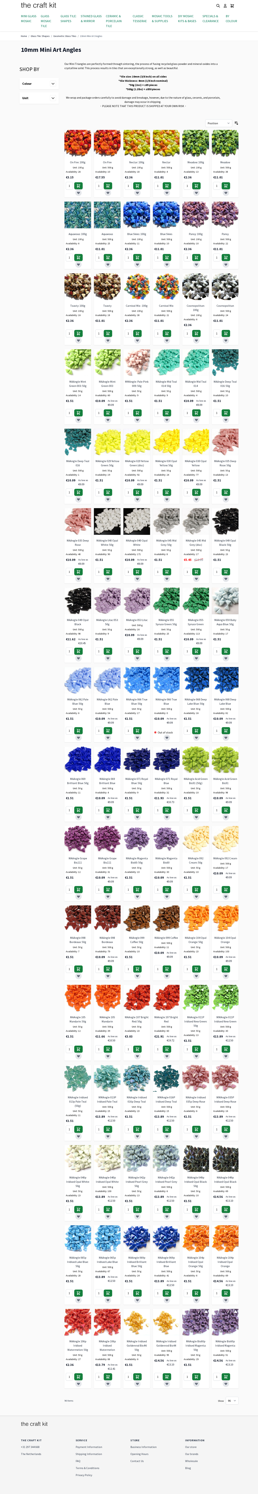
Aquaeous (107, 234)
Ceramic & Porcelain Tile (114, 21)
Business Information (143, 1447)
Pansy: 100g (196, 234)
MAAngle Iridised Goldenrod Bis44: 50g (137, 1345)
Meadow (225, 162)
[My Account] (225, 6)
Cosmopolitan (225, 305)
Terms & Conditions (87, 1468)
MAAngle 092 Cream (225, 858)
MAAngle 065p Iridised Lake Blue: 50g (77, 1262)
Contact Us (137, 1461)
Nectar (166, 162)
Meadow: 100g (195, 162)
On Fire (107, 162)
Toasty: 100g (77, 305)
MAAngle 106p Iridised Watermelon (107, 1345)
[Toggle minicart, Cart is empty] (232, 6)
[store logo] (43, 5)
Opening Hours (139, 1454)
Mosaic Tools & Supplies (162, 18)
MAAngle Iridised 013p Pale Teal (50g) (78, 1101)
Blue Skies (166, 234)
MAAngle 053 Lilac (137, 620)
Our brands (191, 1454)
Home (24, 36)
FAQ (78, 1461)
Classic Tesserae (140, 18)
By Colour (231, 18)
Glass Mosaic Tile (46, 21)
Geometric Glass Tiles (64, 36)
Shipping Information (89, 1454)
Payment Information (89, 1447)
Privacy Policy (84, 1475)
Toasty (107, 305)
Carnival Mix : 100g (137, 305)
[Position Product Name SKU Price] (218, 123)
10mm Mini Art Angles (91, 36)
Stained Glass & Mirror (91, 18)
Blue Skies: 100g (136, 234)
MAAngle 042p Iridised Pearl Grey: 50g (137, 1182)
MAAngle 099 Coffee (166, 937)
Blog (188, 1468)
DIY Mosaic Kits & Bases (187, 18)
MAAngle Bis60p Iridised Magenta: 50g (196, 1345)
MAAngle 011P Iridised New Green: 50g (195, 1021)
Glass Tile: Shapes (69, 18)
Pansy (225, 234)
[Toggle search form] (218, 6)
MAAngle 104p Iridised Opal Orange (225, 1262)
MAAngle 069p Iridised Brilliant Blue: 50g (137, 1262)
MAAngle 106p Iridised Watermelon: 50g (77, 1345)
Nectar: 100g (136, 162)
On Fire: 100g (77, 162)
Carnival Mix (166, 305)
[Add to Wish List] (78, 193)
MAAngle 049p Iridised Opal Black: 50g (195, 1182)
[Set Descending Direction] (236, 123)
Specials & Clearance (211, 18)
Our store (191, 1447)
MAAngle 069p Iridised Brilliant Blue (166, 1262)
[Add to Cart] (78, 185)
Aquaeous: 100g (78, 234)
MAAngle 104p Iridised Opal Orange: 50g (195, 1262)
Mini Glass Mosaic (28, 18)
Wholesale (191, 1461)
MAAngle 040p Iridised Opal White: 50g (78, 1182)
